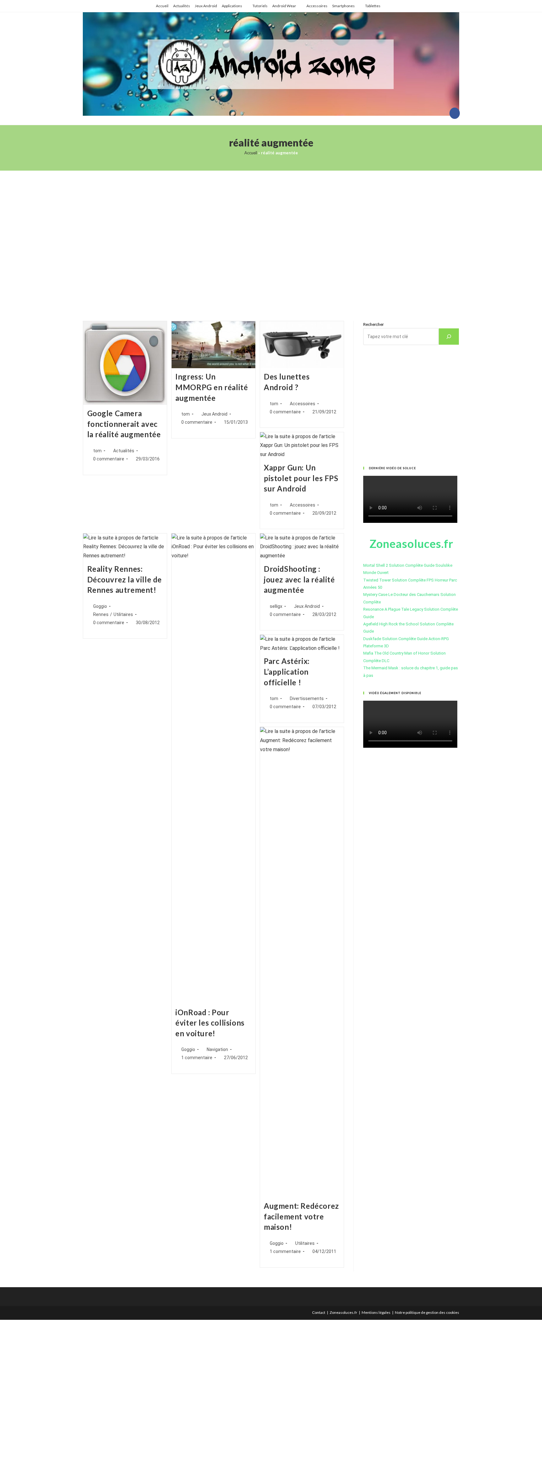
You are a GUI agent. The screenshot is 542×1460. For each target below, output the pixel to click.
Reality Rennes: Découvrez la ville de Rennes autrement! (124, 579)
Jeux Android (206, 5)
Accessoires (316, 5)
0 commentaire (108, 458)
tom (97, 450)
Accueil (162, 5)
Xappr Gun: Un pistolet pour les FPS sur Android (301, 478)
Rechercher (373, 324)
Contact (318, 1312)
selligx (276, 606)
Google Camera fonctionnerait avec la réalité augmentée (124, 424)
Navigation (217, 1049)
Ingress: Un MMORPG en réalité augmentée (211, 387)
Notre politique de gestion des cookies (427, 1312)
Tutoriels (260, 5)
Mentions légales (376, 1312)
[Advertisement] (271, 238)
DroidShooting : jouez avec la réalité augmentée (299, 579)
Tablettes (372, 5)
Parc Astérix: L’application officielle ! (287, 671)
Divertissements (307, 698)
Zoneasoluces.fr (343, 1312)
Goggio (100, 606)
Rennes (101, 614)
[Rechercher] (448, 336)
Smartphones (343, 5)
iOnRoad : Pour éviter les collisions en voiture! (210, 1023)
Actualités (181, 5)
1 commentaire (196, 1057)
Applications (232, 5)
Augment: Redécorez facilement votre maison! (301, 1216)
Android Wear (284, 5)
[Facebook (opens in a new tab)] (454, 113)
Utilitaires (123, 614)
